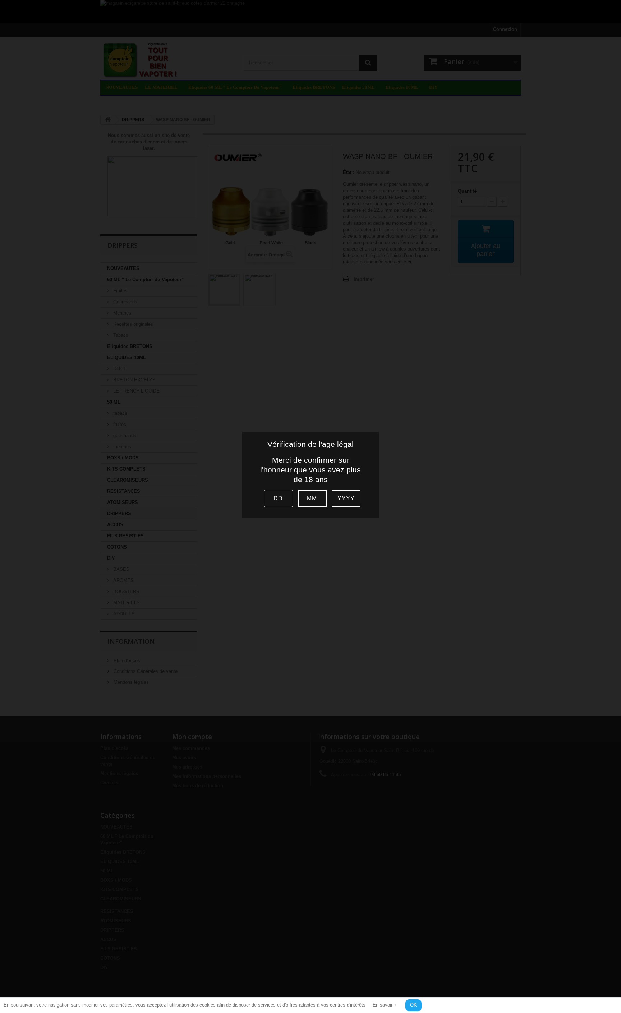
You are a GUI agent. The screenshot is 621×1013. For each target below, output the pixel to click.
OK (413, 1005)
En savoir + (385, 1005)
